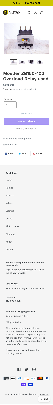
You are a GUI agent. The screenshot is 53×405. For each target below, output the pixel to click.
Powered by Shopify (39, 394)
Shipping (7, 89)
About (9, 241)
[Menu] (48, 12)
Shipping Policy (13, 322)
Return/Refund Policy (17, 316)
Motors (10, 195)
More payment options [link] (26, 128)
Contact (10, 249)
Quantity (8, 99)
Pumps (9, 187)
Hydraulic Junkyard (21, 394)
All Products (12, 226)
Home (9, 180)
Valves (9, 203)
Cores (9, 218)
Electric (10, 211)
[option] (13, 62)
